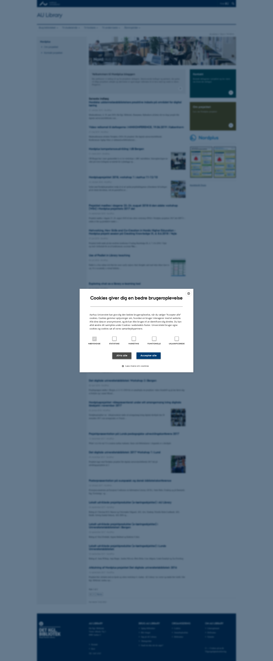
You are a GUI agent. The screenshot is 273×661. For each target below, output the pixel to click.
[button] (136, 366)
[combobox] (188, 293)
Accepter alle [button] (148, 355)
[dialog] (136, 330)
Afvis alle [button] (121, 355)
